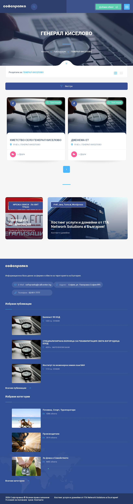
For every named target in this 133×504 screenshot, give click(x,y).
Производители (51, 434)
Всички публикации (16, 388)
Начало (45, 51)
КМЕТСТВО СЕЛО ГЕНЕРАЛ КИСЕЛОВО (35, 140)
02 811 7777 (34, 292)
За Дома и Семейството (55, 458)
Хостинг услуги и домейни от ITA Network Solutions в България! (80, 224)
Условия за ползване (16, 500)
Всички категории (15, 481)
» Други (21, 154)
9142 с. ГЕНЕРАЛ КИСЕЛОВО (26, 144)
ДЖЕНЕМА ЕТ (80, 140)
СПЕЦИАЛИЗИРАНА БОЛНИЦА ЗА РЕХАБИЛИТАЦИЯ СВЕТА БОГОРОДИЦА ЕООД (81, 342)
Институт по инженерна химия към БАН (64, 365)
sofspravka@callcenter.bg (38, 284)
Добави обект (106, 7)
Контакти (38, 500)
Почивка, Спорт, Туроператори (59, 410)
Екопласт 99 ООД (51, 317)
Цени (30, 500)
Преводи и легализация (20, 222)
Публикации (60, 51)
